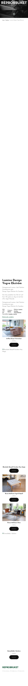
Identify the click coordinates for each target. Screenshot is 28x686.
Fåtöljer (7, 20)
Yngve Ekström (17, 312)
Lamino (20, 309)
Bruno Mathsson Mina (13, 522)
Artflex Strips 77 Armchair (14, 338)
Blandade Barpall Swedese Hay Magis (14, 467)
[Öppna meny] (14, 14)
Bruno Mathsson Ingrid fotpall (14, 493)
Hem (3, 20)
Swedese (16, 311)
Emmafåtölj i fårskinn (14, 651)
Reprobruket (10, 667)
